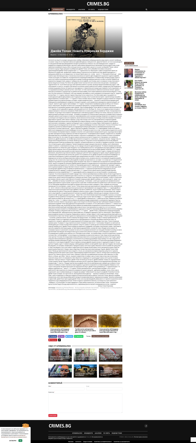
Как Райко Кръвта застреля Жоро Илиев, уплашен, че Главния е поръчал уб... (141, 85)
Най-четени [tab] (129, 63)
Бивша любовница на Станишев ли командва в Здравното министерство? (140, 73)
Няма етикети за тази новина (100, 336)
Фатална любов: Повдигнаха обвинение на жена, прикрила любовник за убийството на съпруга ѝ (85, 357)
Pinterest (54, 340)
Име (50, 386)
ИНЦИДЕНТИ (70, 9)
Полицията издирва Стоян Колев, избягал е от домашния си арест (59, 374)
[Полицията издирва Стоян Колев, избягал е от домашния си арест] (60, 371)
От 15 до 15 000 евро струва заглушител (84, 374)
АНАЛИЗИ (81, 9)
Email (87, 386)
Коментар (51, 392)
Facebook (53, 336)
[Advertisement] (66, 302)
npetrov (54, 54)
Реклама (71, 441)
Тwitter (70, 336)
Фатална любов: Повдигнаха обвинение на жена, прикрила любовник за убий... (141, 96)
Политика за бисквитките (122, 441)
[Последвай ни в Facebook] (146, 4)
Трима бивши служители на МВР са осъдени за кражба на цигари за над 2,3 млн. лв (110, 357)
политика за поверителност (18, 437)
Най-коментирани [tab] (131, 65)
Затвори (12, 440)
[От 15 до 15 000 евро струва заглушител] (85, 371)
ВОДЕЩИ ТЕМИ (103, 9)
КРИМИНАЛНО (58, 9)
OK (20, 440)
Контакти (78, 441)
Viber (62, 336)
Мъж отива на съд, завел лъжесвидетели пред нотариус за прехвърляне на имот (109, 373)
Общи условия (87, 441)
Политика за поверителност (103, 441)
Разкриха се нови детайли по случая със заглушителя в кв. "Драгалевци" (60, 358)
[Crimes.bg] (59, 426)
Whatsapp (80, 336)
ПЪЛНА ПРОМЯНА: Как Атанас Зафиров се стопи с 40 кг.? (141, 105)
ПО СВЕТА (91, 9)
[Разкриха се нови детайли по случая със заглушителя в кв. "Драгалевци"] (60, 355)
